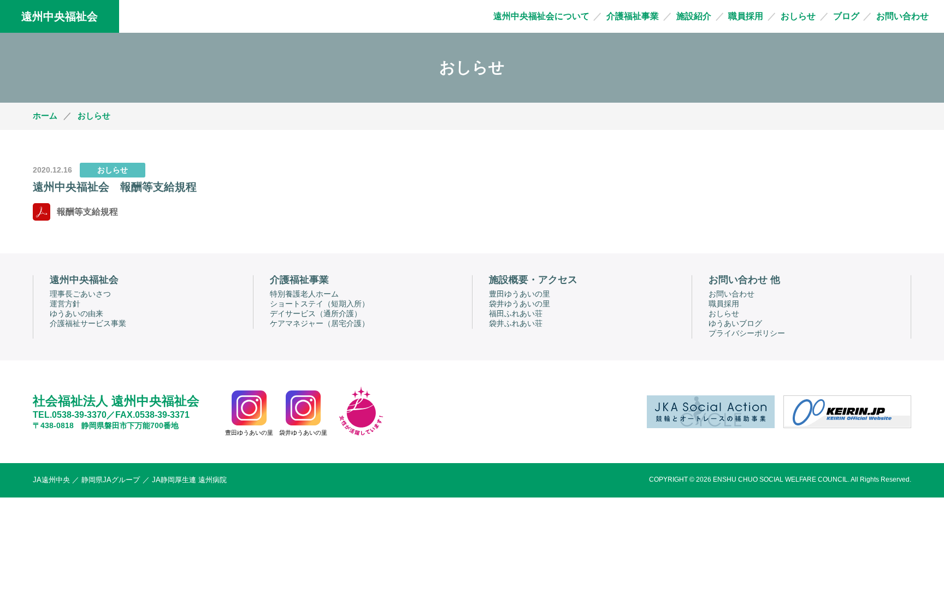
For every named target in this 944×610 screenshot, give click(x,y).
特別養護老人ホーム (304, 294)
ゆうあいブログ (735, 323)
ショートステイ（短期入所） (319, 304)
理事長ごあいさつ (80, 294)
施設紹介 (693, 16)
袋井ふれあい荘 (515, 323)
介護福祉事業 (632, 16)
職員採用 (745, 16)
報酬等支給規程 (87, 211)
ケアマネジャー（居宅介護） (319, 323)
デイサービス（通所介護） (316, 314)
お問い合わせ (902, 16)
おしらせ (798, 16)
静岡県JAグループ (110, 480)
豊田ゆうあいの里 (519, 294)
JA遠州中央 (51, 480)
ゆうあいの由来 (76, 314)
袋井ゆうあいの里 (519, 304)
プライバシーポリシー (747, 333)
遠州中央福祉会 (59, 16)
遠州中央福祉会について (541, 16)
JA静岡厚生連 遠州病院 (189, 480)
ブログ (846, 16)
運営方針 (65, 304)
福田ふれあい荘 (515, 314)
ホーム (45, 115)
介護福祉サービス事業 (88, 323)
